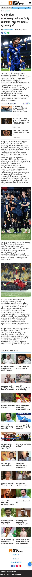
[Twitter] (14, 566)
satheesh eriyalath (8, 29)
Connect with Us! (16, 562)
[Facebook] (12, 566)
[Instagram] (17, 566)
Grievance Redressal (17, 574)
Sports (8, 11)
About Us (16, 555)
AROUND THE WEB (9, 351)
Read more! (16, 559)
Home (2, 11)
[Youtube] (20, 566)
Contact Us (8, 574)
